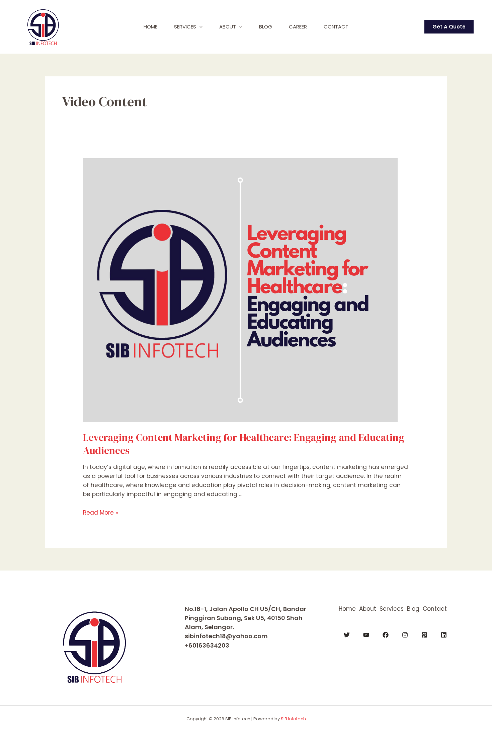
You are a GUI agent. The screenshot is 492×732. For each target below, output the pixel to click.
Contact (336, 26)
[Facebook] (386, 635)
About (227, 26)
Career (298, 26)
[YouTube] (366, 635)
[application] (199, 27)
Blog (265, 26)
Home (150, 26)
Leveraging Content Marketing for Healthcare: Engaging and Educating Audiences (243, 443)
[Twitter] (347, 635)
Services (185, 26)
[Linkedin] (444, 635)
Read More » (100, 513)
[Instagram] (405, 635)
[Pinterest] (424, 635)
